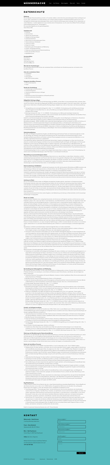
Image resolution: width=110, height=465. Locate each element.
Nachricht (60, 441)
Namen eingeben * (62, 419)
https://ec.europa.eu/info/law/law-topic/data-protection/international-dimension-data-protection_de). (63, 177)
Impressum (42, 459)
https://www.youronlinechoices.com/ (73, 246)
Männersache (35, 3)
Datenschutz (50, 459)
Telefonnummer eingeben (64, 429)
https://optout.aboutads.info (56, 246)
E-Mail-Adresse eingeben (63, 424)
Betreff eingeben (61, 436)
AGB (55, 459)
